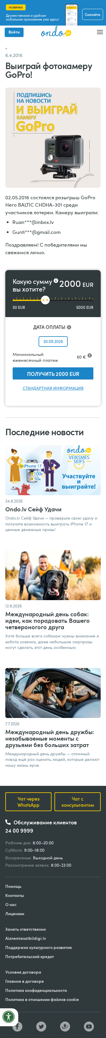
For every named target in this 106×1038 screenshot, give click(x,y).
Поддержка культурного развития (38, 947)
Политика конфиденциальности (36, 990)
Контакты (14, 895)
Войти (14, 32)
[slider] (45, 300)
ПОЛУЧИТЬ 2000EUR (53, 373)
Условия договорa (23, 972)
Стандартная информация (53, 388)
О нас (10, 904)
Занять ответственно (25, 929)
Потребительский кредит (29, 956)
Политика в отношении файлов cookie (42, 999)
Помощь (13, 886)
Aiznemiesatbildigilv (25, 938)
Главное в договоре (24, 981)
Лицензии (14, 913)
